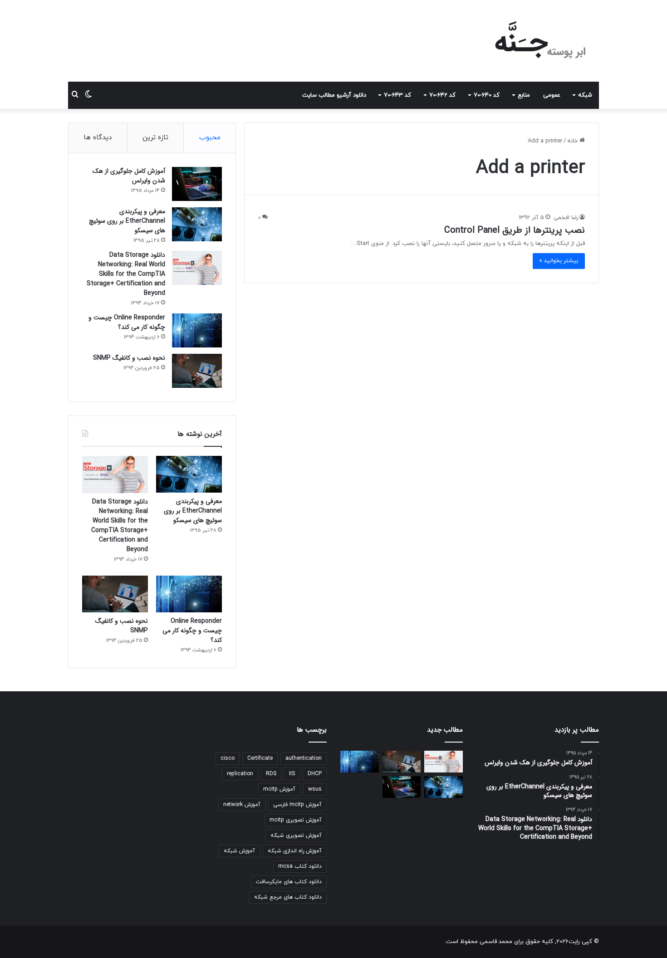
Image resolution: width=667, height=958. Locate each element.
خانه (573, 141)
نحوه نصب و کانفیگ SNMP (129, 358)
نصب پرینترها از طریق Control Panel (514, 230)
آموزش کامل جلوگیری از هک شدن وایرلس (129, 176)
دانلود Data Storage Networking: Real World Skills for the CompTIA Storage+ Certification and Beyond (126, 274)
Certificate (260, 758)
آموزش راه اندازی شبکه (295, 851)
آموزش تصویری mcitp (296, 820)
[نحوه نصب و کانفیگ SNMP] (197, 371)
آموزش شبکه (239, 851)
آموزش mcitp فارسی (297, 804)
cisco (228, 758)
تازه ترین (155, 137)
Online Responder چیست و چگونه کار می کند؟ (126, 322)
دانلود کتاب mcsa (300, 866)
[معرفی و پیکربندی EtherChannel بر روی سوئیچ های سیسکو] (197, 224)
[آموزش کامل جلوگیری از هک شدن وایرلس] (197, 184)
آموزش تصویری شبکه (296, 835)
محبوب (210, 137)
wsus (315, 789)
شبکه (585, 95)
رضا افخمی (566, 217)
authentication (303, 758)
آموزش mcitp (279, 789)
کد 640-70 (487, 95)
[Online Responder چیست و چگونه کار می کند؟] (197, 330)
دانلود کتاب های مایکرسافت (289, 881)
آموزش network (241, 804)
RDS (271, 773)
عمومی (551, 95)
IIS (292, 773)
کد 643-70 (397, 95)
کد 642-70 (442, 95)
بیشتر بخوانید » (558, 261)
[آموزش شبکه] (533, 41)
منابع (524, 95)
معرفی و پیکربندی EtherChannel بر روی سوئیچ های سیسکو (127, 220)
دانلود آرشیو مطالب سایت (334, 95)
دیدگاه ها (97, 137)
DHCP (315, 773)
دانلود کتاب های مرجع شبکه (288, 897)
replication (240, 773)
